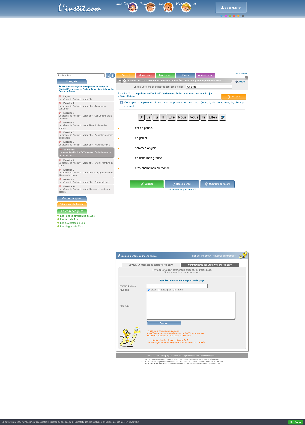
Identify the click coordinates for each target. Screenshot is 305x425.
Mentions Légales (209, 356)
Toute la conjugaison (176, 363)
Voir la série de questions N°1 (182, 189)
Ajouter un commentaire (224, 256)
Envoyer (164, 323)
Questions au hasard (219, 184)
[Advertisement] (152, 45)
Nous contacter (193, 356)
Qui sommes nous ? (176, 356)
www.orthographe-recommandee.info (208, 361)
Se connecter (231, 7)
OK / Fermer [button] (295, 422)
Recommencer (183, 184)
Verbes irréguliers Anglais (197, 363)
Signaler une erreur (201, 256)
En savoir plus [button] (132, 422)
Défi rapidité (235, 97)
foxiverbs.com (214, 363)
